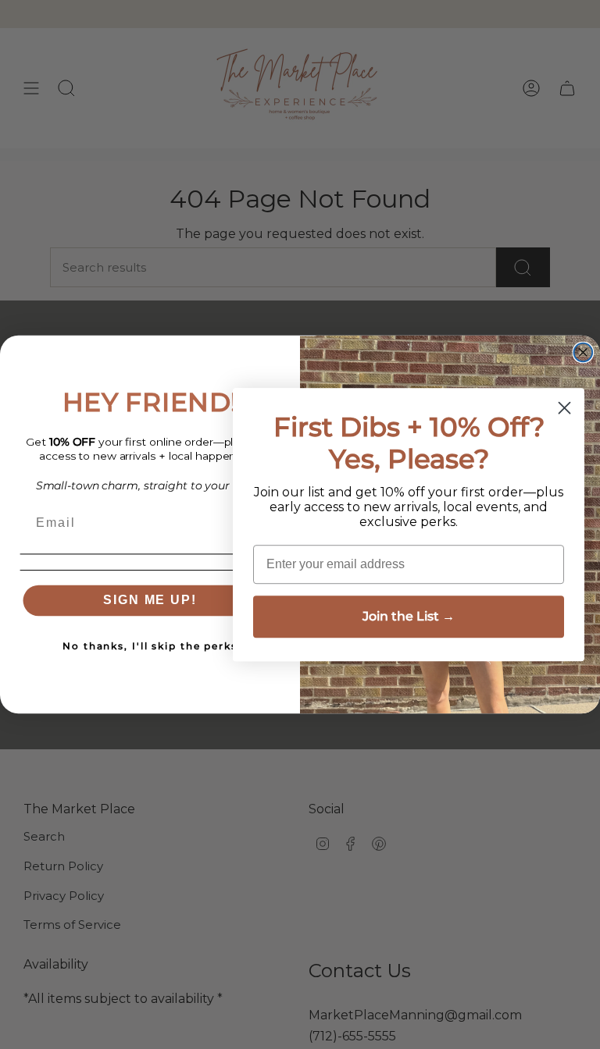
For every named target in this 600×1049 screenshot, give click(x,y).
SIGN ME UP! (149, 600)
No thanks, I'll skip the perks (150, 647)
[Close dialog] (583, 352)
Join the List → (408, 616)
